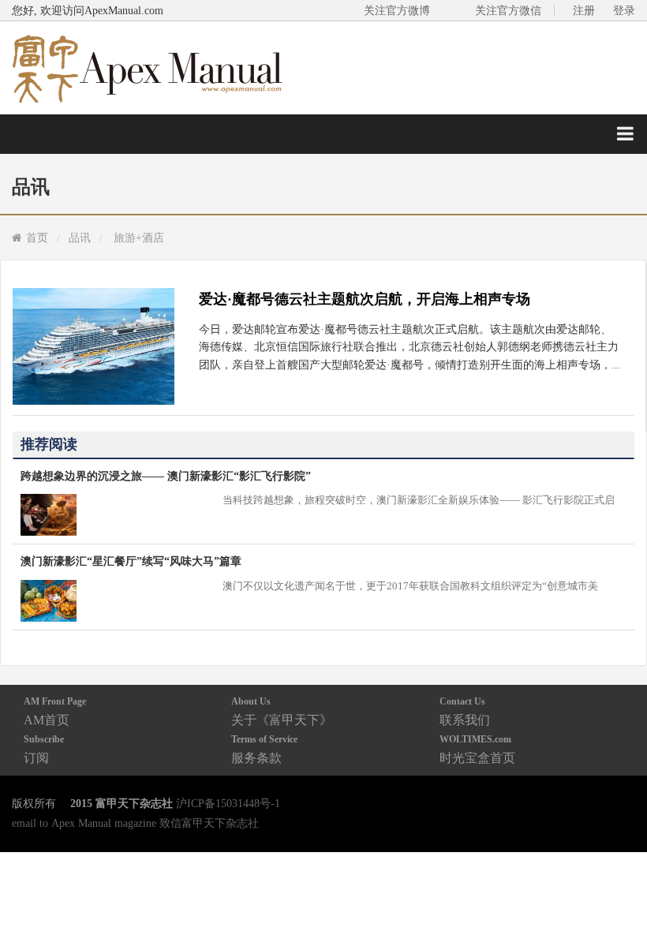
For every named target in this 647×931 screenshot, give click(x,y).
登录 (624, 10)
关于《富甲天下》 (281, 711)
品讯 (80, 237)
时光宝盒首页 (477, 749)
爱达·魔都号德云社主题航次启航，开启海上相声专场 (364, 299)
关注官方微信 (508, 10)
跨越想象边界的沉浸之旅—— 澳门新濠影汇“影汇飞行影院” (166, 475)
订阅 (44, 749)
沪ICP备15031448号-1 (228, 803)
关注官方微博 (397, 10)
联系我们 (464, 711)
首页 (37, 237)
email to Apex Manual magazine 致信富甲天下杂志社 (135, 822)
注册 (584, 10)
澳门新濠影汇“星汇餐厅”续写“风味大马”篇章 (131, 560)
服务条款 (264, 749)
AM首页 (55, 711)
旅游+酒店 (139, 237)
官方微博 (616, 881)
